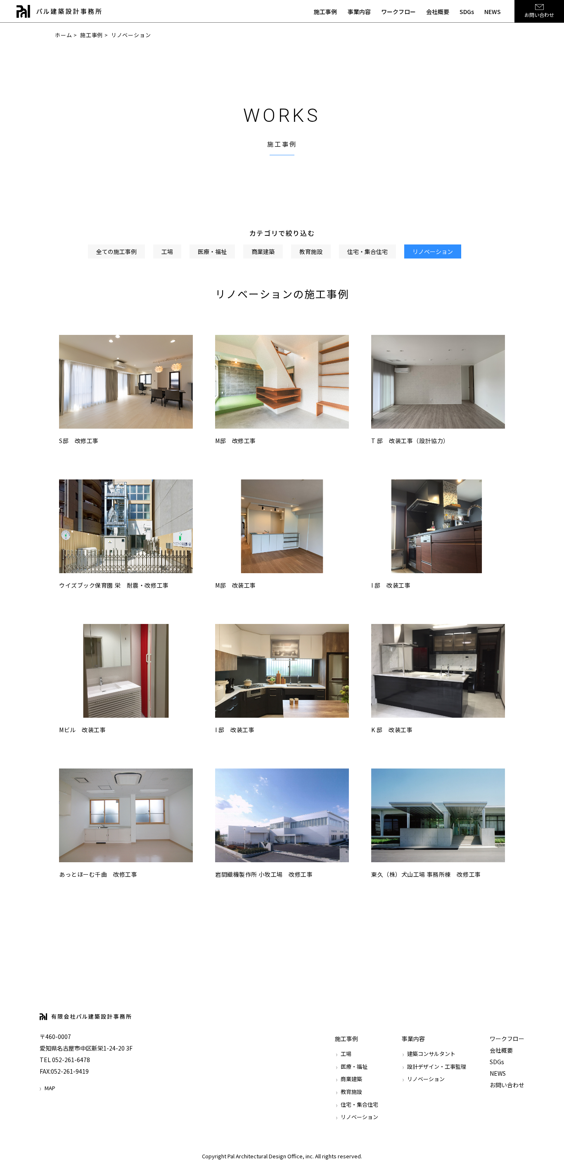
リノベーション (432, 251)
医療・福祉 (212, 251)
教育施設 (310, 251)
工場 (167, 251)
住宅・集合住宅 (367, 251)
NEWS (492, 11)
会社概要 (437, 11)
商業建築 (263, 251)
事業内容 (359, 11)
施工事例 (325, 11)
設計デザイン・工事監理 (436, 1066)
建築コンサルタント (431, 1054)
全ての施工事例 (116, 251)
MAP (50, 1088)
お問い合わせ (539, 14)
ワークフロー (398, 11)
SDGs (467, 11)
